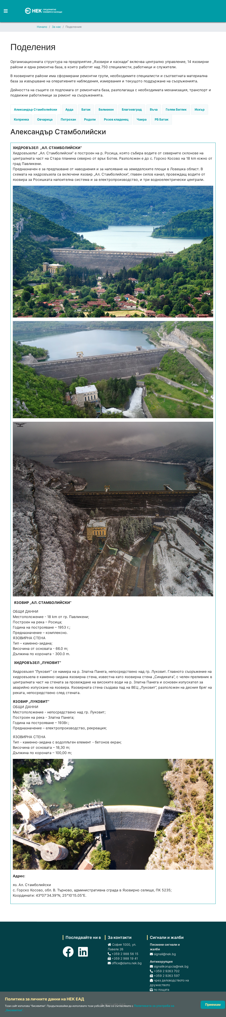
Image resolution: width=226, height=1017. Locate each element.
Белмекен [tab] (106, 109)
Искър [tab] (200, 109)
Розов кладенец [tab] (116, 119)
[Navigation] (4, 11)
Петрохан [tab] (68, 119)
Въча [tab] (154, 109)
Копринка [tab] (21, 119)
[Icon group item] (68, 949)
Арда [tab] (69, 109)
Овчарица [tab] (45, 119)
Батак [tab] (85, 109)
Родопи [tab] (90, 119)
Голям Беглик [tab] (176, 109)
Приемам (213, 1004)
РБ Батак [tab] (161, 119)
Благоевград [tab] (132, 109)
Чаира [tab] (142, 119)
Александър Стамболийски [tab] (35, 109)
